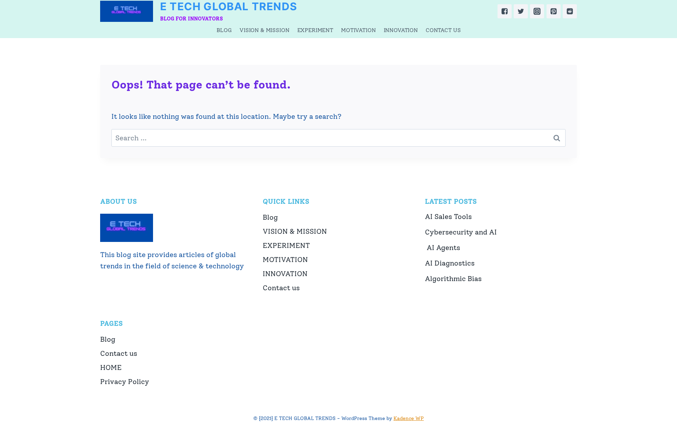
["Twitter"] (521, 11)
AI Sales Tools (448, 216)
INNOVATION (401, 30)
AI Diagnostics (450, 263)
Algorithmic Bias (453, 278)
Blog (224, 30)
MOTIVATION (358, 30)
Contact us (443, 30)
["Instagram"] (537, 11)
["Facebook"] (505, 11)
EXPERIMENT (315, 30)
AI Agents (442, 247)
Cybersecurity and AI (461, 232)
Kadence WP (409, 418)
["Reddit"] (570, 11)
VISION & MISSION (264, 30)
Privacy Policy (124, 381)
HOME (111, 367)
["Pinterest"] (554, 11)
